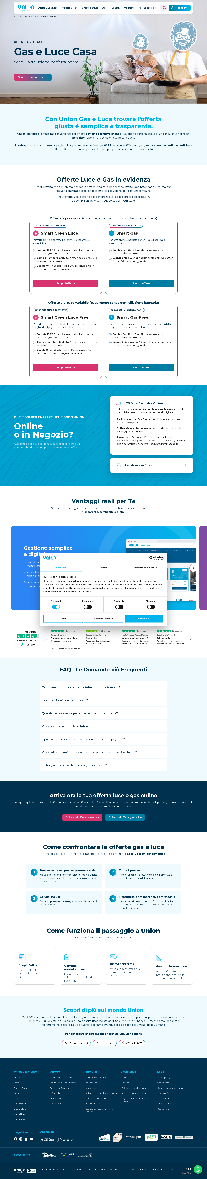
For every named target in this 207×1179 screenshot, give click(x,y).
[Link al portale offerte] (133, 1137)
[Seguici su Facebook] (15, 1139)
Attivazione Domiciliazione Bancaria (102, 1093)
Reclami (125, 1082)
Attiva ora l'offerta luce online (82, 817)
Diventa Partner (21, 1088)
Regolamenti (163, 1109)
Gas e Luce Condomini (60, 1088)
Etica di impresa (164, 1103)
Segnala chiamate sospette (134, 1093)
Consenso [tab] (61, 567)
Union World (20, 1103)
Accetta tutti (144, 618)
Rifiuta (63, 618)
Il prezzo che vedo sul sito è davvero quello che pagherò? (83, 739)
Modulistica (91, 1088)
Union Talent (20, 1109)
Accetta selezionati (103, 618)
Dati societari (163, 1098)
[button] (32, 1071)
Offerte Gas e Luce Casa (30, 17)
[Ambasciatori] (184, 1137)
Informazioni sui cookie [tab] (145, 567)
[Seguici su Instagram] (20, 1139)
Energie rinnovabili (78, 1043)
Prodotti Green (57, 1098)
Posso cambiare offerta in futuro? (66, 726)
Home (16, 17)
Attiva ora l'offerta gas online (125, 817)
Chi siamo (18, 1077)
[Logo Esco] (166, 1137)
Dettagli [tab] (103, 567)
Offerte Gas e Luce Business (63, 1082)
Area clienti (181, 7)
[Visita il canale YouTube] (31, 1139)
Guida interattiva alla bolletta (99, 1098)
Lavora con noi (21, 1098)
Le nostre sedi (106, 1043)
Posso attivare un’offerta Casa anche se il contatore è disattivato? (89, 752)
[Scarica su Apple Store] (47, 1139)
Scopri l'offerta (66, 283)
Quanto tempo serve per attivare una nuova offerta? (80, 713)
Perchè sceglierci (147, 7)
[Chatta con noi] (198, 1169)
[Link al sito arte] (151, 1137)
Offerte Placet (56, 1093)
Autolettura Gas (93, 1103)
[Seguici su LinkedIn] (26, 1139)
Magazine (129, 7)
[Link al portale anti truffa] (105, 1137)
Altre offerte (55, 1103)
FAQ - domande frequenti (133, 1088)
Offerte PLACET (134, 1043)
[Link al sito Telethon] (49, 1155)
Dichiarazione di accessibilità (170, 1088)
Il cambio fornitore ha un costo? (65, 700)
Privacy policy (163, 1077)
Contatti (116, 7)
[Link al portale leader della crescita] (117, 1137)
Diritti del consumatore (96, 1077)
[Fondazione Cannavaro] (85, 1155)
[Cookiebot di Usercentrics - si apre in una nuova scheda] (151, 558)
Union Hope (20, 1114)
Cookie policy (163, 1082)
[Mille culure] (67, 1155)
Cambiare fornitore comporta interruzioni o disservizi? (81, 687)
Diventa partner (89, 7)
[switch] (88, 607)
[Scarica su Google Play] (65, 1139)
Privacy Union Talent (166, 1093)
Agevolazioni (92, 1082)
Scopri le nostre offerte (32, 77)
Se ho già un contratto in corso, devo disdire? (74, 765)
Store (105, 7)
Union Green (20, 1119)
